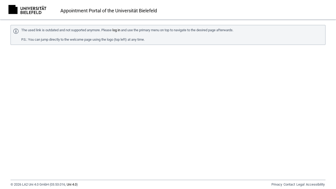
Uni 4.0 (72, 184)
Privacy (276, 184)
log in (116, 30)
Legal (300, 184)
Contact (289, 184)
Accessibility (315, 184)
